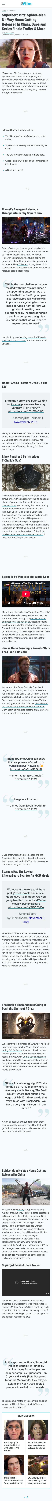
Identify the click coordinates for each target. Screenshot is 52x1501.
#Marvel (41, 900)
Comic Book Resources (34, 1056)
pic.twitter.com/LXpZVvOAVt (26, 411)
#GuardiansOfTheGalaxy (24, 765)
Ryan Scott (9, 33)
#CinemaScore (31, 903)
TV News (12, 11)
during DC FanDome (12, 1050)
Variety (20, 1209)
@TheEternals (21, 893)
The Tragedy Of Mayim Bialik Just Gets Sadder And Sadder (12, 1446)
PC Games (22, 264)
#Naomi (16, 404)
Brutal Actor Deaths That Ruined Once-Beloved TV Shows (37, 1445)
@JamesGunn (24, 758)
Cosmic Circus (9, 505)
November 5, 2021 (26, 422)
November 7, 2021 (26, 779)
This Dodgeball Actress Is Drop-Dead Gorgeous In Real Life (13, 1481)
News (4, 11)
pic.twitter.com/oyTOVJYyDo (26, 907)
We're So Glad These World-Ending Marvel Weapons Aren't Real (37, 1481)
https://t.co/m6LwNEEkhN (26, 769)
